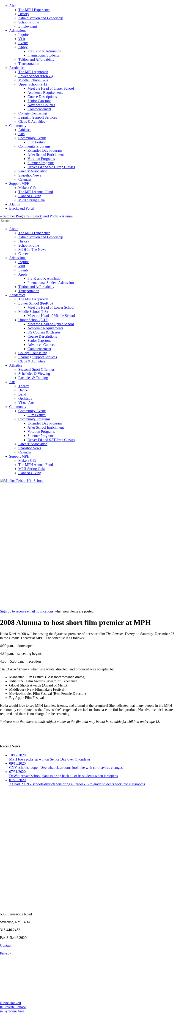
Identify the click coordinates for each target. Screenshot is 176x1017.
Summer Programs (41, 163)
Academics (17, 68)
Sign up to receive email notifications (26, 611)
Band (22, 394)
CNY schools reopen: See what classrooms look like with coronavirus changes (66, 765)
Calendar (24, 179)
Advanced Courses (41, 105)
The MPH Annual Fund (35, 192)
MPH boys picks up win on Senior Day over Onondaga (49, 757)
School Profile (28, 22)
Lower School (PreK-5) (35, 76)
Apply (23, 47)
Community (17, 126)
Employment (27, 26)
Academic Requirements (45, 92)
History (23, 14)
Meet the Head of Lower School (51, 307)
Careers (23, 254)
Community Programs (34, 146)
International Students (43, 55)
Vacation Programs (41, 159)
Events (23, 43)
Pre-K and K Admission (45, 278)
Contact (5, 945)
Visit (21, 39)
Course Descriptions (42, 97)
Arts (21, 134)
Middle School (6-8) (33, 80)
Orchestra (25, 398)
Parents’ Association (32, 171)
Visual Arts (26, 403)
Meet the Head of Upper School (51, 88)
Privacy (5, 953)
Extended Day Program (45, 150)
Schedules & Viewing (34, 374)
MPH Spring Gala (31, 200)
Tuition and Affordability (36, 59)
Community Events (32, 138)
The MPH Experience (34, 10)
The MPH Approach (33, 72)
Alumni (14, 204)
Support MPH (19, 183)
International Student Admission (51, 283)
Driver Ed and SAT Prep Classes (51, 167)
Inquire (23, 35)
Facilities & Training (33, 378)
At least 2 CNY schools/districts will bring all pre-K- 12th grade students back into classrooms (77, 782)
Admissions (17, 30)
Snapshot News (29, 175)
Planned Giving (29, 196)
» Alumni (66, 216)
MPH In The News (32, 249)
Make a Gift (27, 188)
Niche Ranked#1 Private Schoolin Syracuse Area (13, 1007)
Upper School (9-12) (33, 84)
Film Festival (37, 142)
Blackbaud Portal (21, 208)
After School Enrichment (46, 155)
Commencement (39, 109)
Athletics (24, 130)
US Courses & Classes (44, 332)
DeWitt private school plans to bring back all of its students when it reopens (63, 774)
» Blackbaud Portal (44, 216)
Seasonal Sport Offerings (36, 369)
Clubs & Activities (31, 121)
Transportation (28, 64)
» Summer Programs (15, 216)
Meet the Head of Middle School (51, 316)
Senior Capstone (39, 101)
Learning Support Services (37, 117)
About (13, 6)
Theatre (23, 386)
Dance (23, 390)
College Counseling (32, 113)
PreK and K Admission (44, 51)
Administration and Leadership (40, 18)
